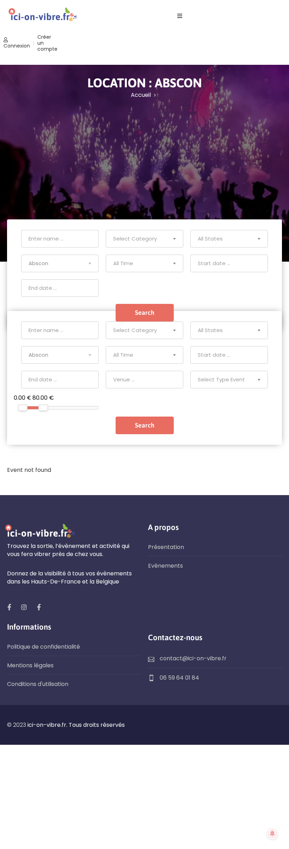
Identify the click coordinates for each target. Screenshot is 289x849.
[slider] (22, 407)
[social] (9, 607)
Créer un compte (47, 42)
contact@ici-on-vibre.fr (193, 658)
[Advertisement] (144, 152)
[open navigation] (179, 16)
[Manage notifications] (272, 833)
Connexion (17, 45)
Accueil (141, 95)
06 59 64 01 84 (179, 678)
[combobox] (144, 239)
